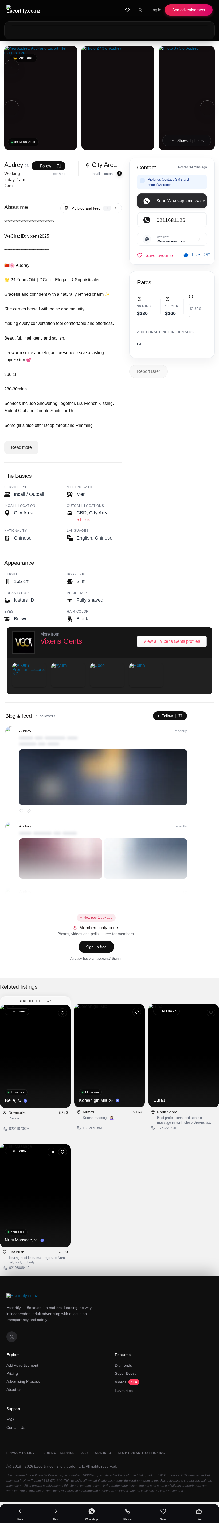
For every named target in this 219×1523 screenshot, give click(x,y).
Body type (77, 574)
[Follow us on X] (11, 1336)
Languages (77, 531)
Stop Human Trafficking (141, 1452)
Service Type (17, 487)
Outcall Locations (85, 506)
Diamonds (123, 1365)
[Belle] (35, 1056)
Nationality (15, 531)
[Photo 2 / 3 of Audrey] (117, 98)
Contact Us (15, 1427)
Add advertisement (188, 9)
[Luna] (183, 1055)
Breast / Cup (16, 593)
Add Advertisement (22, 1365)
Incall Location (20, 506)
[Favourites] (127, 10)
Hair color (78, 611)
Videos (126, 1382)
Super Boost (125, 1373)
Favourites (124, 1390)
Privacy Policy (20, 1452)
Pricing (12, 1373)
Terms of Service (58, 1452)
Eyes (9, 611)
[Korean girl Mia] (109, 1055)
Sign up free (96, 947)
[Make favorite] (155, 255)
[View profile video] (52, 1152)
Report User (148, 371)
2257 (84, 1452)
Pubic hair (77, 593)
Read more (21, 447)
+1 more (83, 520)
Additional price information (166, 332)
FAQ (10, 1419)
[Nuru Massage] (35, 1195)
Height (10, 574)
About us (13, 1389)
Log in (156, 9)
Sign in (117, 958)
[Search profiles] (140, 10)
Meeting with (79, 487)
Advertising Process (23, 1381)
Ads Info (103, 1452)
